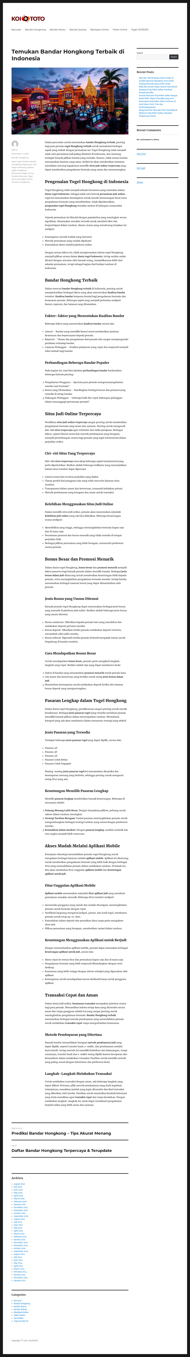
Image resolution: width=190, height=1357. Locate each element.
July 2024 (18, 1257)
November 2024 (21, 1245)
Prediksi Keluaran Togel (22, 176)
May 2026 (18, 1193)
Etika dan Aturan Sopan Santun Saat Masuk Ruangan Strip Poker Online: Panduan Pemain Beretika (158, 90)
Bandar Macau (58, 29)
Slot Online (19, 1318)
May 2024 (18, 1263)
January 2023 (19, 1280)
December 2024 (21, 1242)
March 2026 (19, 1198)
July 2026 (18, 1187)
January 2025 (19, 1239)
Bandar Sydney (78, 29)
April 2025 (18, 1231)
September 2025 (21, 1216)
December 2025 (21, 1207)
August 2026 (19, 1184)
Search (140, 53)
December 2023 (21, 1277)
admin (15, 150)
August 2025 (19, 1219)
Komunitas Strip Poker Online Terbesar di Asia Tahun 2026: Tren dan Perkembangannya (157, 104)
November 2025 (21, 1210)
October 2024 (20, 1248)
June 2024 (18, 1260)
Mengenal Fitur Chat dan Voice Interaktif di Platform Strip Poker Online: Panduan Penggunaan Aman (158, 113)
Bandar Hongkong (35, 29)
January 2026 (20, 1204)
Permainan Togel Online (23, 173)
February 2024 (20, 1272)
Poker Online (120, 29)
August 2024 (19, 1254)
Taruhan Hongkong (20, 182)
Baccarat (16, 29)
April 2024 (18, 1266)
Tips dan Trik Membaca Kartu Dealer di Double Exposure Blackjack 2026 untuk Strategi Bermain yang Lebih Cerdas (156, 81)
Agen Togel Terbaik (20, 161)
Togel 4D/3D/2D (140, 29)
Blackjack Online (99, 29)
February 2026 (20, 1201)
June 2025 (18, 1225)
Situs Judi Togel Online (22, 179)
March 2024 (19, 1269)
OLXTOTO (33, 1340)
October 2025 (20, 1213)
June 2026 (18, 1190)
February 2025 (20, 1236)
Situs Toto (141, 154)
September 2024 (21, 1251)
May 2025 (18, 1228)
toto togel (141, 168)
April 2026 (18, 1196)
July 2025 (18, 1222)
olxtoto (140, 182)
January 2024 (19, 1275)
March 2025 (19, 1234)
